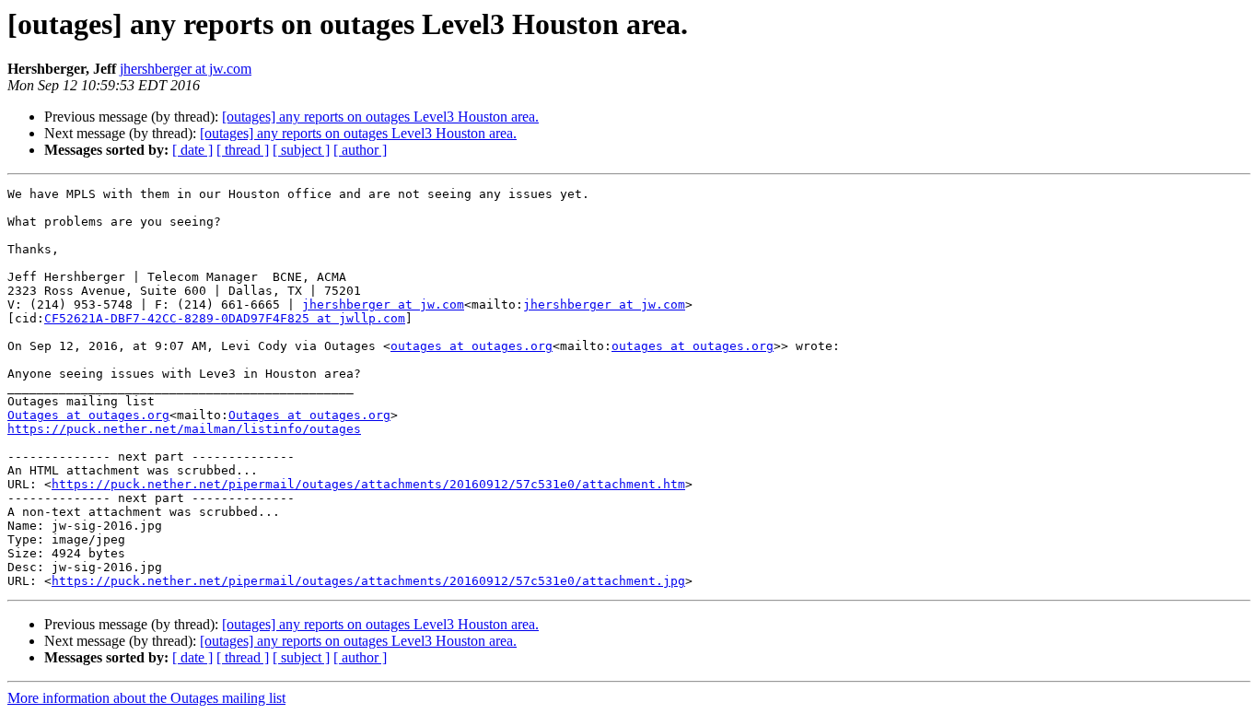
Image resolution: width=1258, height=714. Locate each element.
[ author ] (360, 150)
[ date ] (192, 150)
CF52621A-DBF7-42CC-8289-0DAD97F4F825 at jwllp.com (224, 318)
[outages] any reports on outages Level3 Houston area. (380, 116)
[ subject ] (301, 150)
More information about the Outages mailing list (146, 698)
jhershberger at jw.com (185, 68)
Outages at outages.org (88, 415)
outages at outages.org (471, 346)
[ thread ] (242, 150)
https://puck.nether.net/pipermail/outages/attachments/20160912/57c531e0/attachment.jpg (368, 581)
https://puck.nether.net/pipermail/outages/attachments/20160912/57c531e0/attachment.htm (368, 484)
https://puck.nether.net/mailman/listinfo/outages (184, 429)
